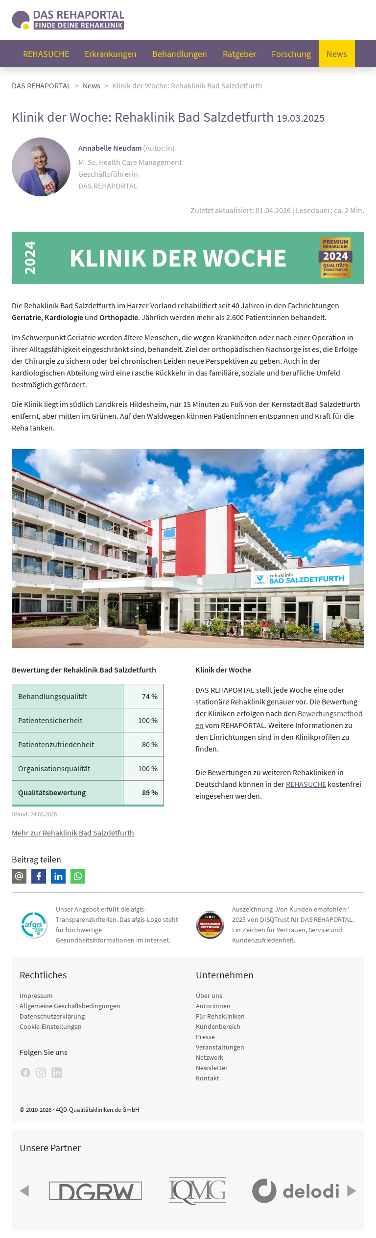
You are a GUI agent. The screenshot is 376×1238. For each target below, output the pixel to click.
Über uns (209, 995)
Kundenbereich (218, 1026)
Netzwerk (209, 1057)
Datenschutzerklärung (52, 1016)
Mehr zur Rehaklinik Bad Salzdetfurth (73, 832)
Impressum (36, 995)
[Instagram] (41, 1072)
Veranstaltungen (220, 1047)
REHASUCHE (306, 784)
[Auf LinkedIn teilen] (58, 876)
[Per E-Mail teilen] (19, 876)
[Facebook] (25, 1072)
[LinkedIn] (57, 1072)
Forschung (291, 53)
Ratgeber (239, 53)
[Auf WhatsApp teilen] (77, 876)
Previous (25, 1191)
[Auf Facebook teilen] (38, 876)
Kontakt (207, 1078)
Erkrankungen (111, 53)
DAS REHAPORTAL (41, 85)
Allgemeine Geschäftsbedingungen (70, 1005)
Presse (205, 1036)
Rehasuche (46, 53)
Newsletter (212, 1067)
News (337, 53)
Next (350, 1191)
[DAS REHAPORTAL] (68, 19)
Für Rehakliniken (220, 1016)
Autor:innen (213, 1005)
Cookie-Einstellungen (51, 1026)
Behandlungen (179, 53)
